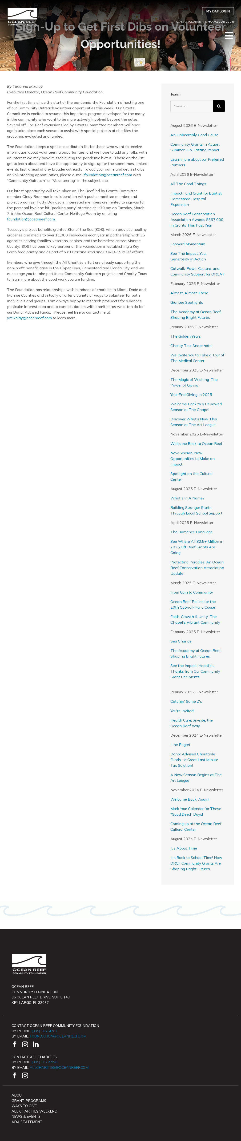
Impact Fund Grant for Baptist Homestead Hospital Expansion (196, 199)
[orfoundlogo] (22, 9)
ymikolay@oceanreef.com (29, 317)
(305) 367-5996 (44, 1062)
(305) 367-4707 (44, 1031)
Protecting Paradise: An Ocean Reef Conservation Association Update (197, 568)
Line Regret (180, 744)
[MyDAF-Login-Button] (218, 9)
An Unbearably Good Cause (194, 134)
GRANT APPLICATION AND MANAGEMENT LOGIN (205, 21)
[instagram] (25, 1044)
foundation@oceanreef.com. (31, 219)
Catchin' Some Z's (186, 701)
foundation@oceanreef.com (108, 174)
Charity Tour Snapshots (190, 345)
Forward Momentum (187, 244)
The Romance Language (191, 532)
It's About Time (183, 848)
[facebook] (14, 1044)
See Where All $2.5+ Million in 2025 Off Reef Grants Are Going (196, 547)
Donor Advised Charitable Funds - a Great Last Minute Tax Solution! (194, 760)
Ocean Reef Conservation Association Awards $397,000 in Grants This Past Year (196, 219)
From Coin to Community (191, 592)
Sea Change (181, 641)
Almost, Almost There (189, 293)
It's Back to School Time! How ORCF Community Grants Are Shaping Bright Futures (196, 863)
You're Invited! (182, 710)
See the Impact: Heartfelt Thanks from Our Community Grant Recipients (195, 671)
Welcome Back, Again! (189, 799)
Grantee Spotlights (186, 302)
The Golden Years (185, 336)
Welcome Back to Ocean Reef (196, 443)
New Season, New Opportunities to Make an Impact (192, 459)
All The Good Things (188, 183)
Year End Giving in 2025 (191, 394)
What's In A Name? (187, 498)
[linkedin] (36, 1044)
